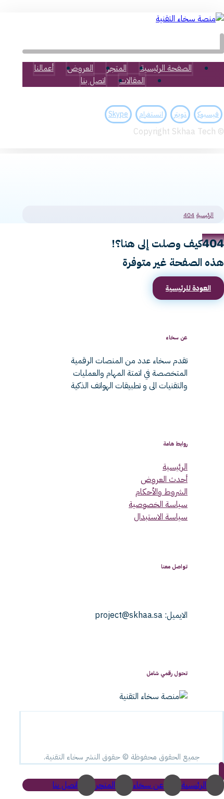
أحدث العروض (164, 479)
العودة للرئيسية (188, 288)
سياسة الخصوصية (158, 504)
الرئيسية (175, 467)
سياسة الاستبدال (161, 517)
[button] (222, 42)
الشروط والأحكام (161, 492)
